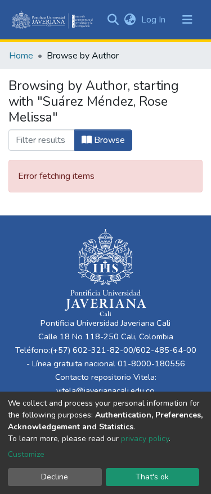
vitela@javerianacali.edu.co (105, 390)
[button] (129, 19)
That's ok (152, 476)
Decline (54, 476)
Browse (108, 140)
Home (21, 56)
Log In (154, 20)
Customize (26, 454)
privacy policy (145, 438)
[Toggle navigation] (187, 19)
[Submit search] (112, 19)
